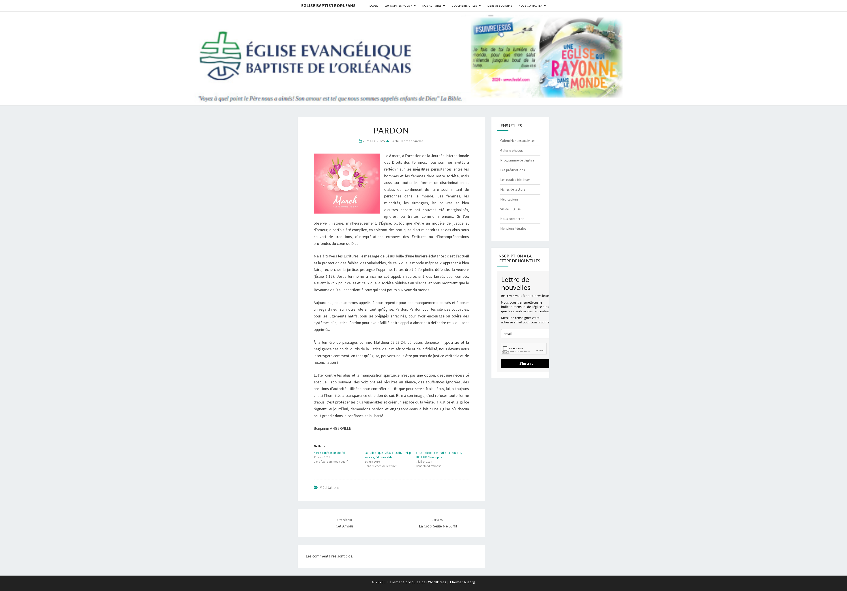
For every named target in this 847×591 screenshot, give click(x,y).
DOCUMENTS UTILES (464, 6)
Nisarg (469, 582)
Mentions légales (513, 228)
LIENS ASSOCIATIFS (499, 6)
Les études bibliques (515, 179)
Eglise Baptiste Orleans (328, 5)
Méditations (329, 487)
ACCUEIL (373, 6)
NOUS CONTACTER (530, 6)
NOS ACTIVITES (432, 6)
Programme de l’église (517, 160)
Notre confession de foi (329, 453)
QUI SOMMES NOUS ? (398, 6)
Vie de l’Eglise (510, 209)
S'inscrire (526, 363)
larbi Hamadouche (407, 141)
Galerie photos (511, 150)
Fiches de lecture (512, 189)
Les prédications (512, 170)
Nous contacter (512, 218)
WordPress (437, 582)
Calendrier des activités (517, 140)
